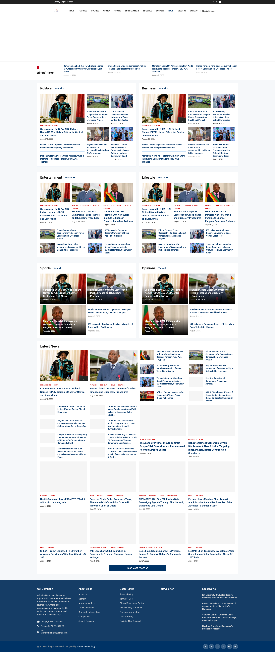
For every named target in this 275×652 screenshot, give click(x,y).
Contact (194, 11)
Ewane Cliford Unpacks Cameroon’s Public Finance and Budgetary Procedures (86, 214)
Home (170, 11)
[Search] (219, 11)
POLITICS (95, 11)
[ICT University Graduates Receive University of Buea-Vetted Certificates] (95, 234)
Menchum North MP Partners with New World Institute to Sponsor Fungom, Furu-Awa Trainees (172, 69)
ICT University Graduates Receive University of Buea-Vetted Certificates (117, 233)
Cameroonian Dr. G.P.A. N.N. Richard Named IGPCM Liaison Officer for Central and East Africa (83, 69)
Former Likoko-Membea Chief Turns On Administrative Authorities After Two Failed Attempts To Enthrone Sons (210, 502)
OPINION (106, 11)
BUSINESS (160, 11)
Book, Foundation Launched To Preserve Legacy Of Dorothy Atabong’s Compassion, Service (161, 554)
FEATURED (83, 11)
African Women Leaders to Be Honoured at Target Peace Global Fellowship (170, 395)
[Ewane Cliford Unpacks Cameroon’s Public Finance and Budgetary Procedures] (114, 373)
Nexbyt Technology (86, 646)
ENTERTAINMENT (132, 11)
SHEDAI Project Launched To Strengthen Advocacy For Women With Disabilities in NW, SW (63, 554)
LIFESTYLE (147, 11)
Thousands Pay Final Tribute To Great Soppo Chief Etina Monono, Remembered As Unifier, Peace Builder (162, 446)
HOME (71, 11)
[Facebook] (213, 2)
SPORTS (117, 11)
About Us (182, 11)
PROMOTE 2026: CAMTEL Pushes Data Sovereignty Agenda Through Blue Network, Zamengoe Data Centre (161, 502)
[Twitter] (216, 2)
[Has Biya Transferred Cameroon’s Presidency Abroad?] (196, 382)
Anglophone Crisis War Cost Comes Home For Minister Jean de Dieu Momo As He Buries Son (72, 423)
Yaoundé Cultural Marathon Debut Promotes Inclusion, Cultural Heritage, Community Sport (120, 150)
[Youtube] (220, 2)
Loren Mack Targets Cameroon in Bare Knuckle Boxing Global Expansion (71, 409)
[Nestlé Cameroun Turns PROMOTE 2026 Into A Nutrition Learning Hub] (63, 484)
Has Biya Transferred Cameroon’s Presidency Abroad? (216, 381)
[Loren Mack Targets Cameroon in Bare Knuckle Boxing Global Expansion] (47, 410)
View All (58, 88)
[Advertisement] (137, 35)
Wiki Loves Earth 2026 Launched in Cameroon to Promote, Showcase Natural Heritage (111, 554)
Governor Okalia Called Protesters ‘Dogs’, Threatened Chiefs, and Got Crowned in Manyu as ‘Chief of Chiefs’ (111, 502)
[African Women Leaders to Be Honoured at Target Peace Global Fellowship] (147, 396)
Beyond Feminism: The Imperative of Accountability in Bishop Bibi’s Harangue (71, 247)
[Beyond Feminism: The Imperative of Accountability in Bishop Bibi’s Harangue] (47, 248)
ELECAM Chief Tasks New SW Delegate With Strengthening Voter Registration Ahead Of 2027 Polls (211, 554)
